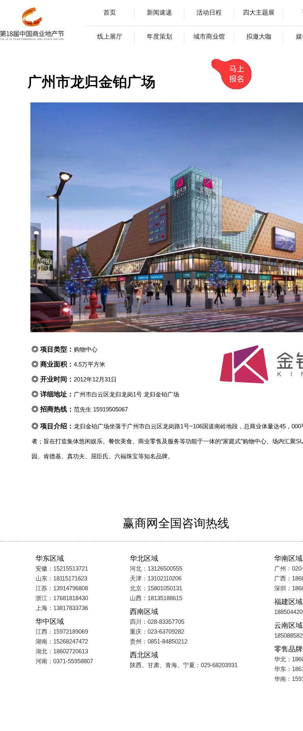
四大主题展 (259, 12)
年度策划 (159, 36)
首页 (109, 12)
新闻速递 (159, 12)
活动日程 (209, 12)
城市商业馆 (209, 36)
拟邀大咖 (258, 36)
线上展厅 (109, 36)
